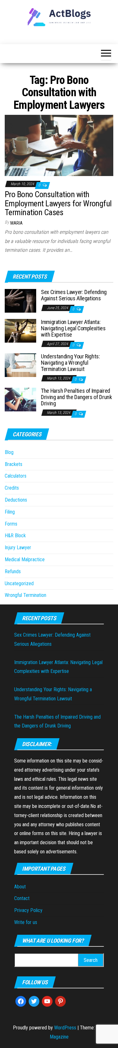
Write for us (25, 922)
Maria (16, 223)
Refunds (13, 571)
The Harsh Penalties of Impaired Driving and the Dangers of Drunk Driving (76, 397)
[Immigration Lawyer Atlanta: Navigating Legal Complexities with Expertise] (20, 330)
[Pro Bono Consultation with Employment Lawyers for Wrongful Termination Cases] (59, 145)
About (20, 887)
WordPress (65, 1028)
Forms (11, 524)
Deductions (16, 500)
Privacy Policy (28, 910)
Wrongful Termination (25, 595)
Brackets (13, 464)
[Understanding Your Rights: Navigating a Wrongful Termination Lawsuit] (20, 365)
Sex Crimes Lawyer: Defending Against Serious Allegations (74, 295)
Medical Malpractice (25, 559)
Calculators (15, 476)
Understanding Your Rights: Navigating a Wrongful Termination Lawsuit (70, 362)
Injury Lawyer (18, 547)
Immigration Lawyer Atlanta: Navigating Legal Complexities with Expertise (73, 328)
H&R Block (15, 536)
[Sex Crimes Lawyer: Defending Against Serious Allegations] (20, 300)
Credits (12, 488)
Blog (9, 452)
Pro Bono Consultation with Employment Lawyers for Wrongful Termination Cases (58, 203)
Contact (22, 898)
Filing (10, 512)
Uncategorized (19, 583)
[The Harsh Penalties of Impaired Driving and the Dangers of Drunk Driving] (20, 399)
